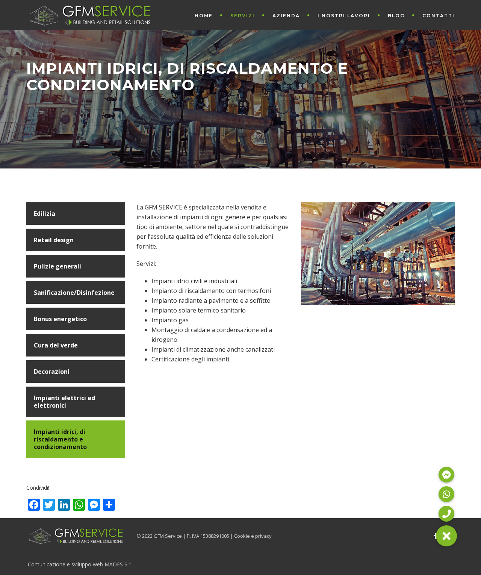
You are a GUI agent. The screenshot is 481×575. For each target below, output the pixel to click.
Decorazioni (52, 371)
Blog (396, 15)
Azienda (286, 15)
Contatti (438, 15)
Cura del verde (56, 345)
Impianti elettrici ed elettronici (64, 402)
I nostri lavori (344, 15)
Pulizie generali (57, 266)
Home (204, 15)
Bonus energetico (60, 319)
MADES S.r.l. (119, 564)
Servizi (242, 15)
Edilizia (44, 213)
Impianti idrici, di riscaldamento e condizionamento (60, 439)
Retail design (54, 240)
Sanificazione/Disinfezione (74, 292)
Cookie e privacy (253, 536)
